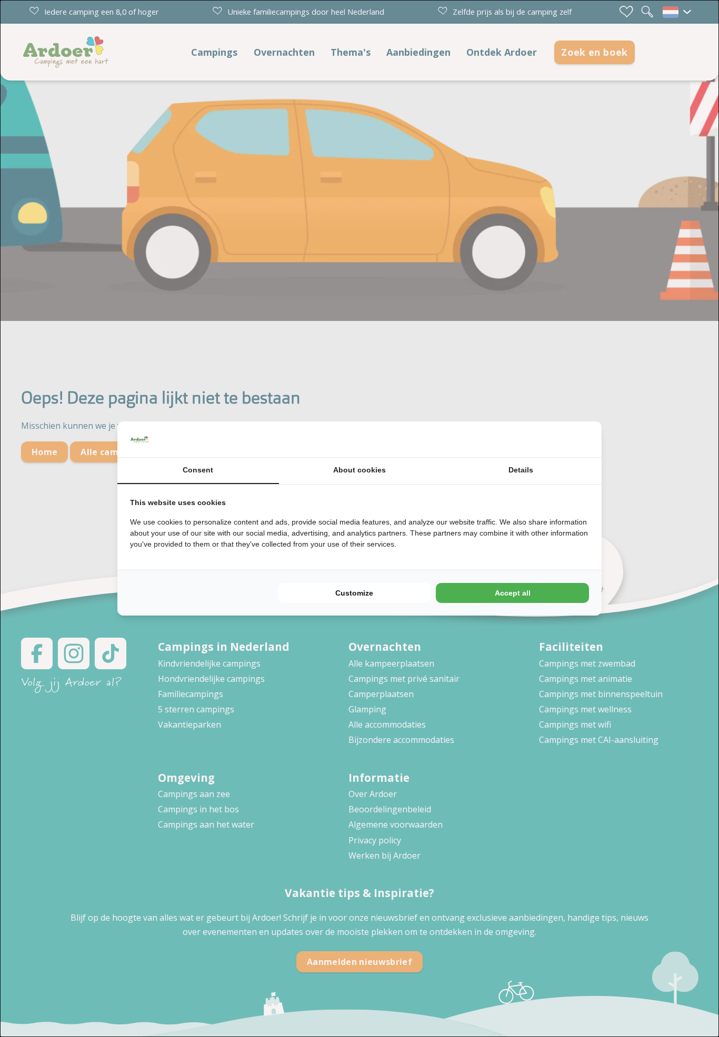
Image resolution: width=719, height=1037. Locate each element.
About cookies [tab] (359, 470)
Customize (354, 593)
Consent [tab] (198, 470)
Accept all (513, 593)
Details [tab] (520, 470)
